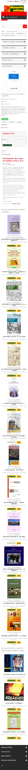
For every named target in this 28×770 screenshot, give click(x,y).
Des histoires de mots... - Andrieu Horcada (14, 503)
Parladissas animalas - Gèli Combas (14, 732)
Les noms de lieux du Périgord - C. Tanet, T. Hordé (14, 370)
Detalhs (3, 151)
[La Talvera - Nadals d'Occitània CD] (14, 663)
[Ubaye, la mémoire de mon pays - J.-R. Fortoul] (14, 556)
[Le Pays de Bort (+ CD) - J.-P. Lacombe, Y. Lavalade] (14, 423)
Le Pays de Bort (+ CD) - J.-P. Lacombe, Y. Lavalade (14, 436)
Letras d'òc (7, 104)
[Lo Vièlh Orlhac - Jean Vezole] (14, 455)
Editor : (3, 104)
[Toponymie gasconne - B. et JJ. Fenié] (14, 323)
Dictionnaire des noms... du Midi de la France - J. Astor (14, 272)
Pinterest (5, 124)
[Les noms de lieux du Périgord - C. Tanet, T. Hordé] (14, 356)
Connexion (24, 2)
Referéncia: (4, 99)
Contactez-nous (10, 1)
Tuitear (4, 122)
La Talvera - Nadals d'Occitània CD (14, 674)
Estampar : (6, 127)
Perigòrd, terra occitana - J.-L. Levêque (14, 635)
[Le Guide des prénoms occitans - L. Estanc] (14, 388)
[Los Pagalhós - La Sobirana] (14, 692)
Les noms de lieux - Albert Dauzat (14, 603)
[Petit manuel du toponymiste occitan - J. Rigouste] (14, 224)
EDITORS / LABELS (9, 48)
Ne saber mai (4, 150)
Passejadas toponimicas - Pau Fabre (14, 536)
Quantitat (3, 139)
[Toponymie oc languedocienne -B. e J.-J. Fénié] (14, 291)
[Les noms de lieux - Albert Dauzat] (14, 588)
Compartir (11, 122)
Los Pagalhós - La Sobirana (14, 703)
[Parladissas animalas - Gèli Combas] (14, 720)
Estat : (2, 101)
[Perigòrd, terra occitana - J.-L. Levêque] (14, 621)
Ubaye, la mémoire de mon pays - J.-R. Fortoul (14, 570)
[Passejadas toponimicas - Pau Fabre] (14, 522)
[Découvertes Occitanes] (14, 8)
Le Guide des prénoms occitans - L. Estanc (14, 404)
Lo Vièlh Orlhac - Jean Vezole (14, 470)
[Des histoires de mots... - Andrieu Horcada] (14, 488)
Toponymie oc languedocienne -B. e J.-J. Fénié (14, 305)
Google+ (19, 122)
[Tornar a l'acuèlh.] (2, 32)
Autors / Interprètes (11, 54)
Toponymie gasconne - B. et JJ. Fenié (14, 336)
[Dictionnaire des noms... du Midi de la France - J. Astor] (14, 259)
